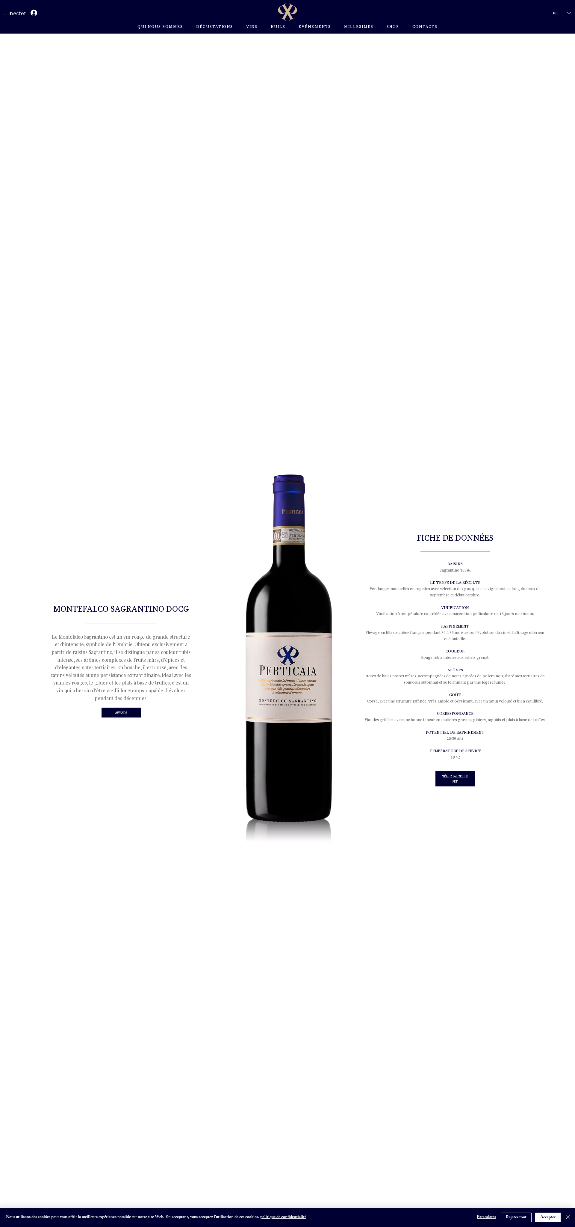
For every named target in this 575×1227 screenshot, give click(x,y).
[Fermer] (567, 1217)
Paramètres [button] (486, 1217)
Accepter (548, 1217)
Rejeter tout (516, 1217)
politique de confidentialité (283, 1217)
